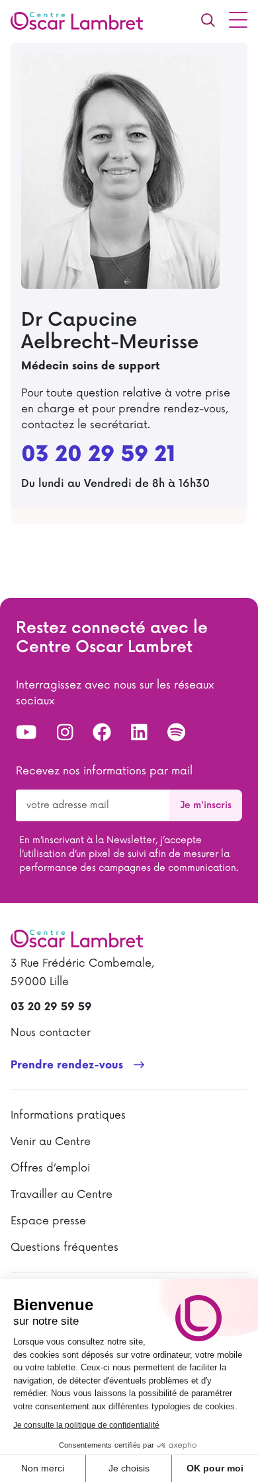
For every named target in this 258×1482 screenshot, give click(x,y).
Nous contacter (51, 1032)
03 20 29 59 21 (98, 455)
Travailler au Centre (61, 1194)
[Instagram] (65, 733)
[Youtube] (26, 733)
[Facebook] (102, 733)
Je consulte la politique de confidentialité (86, 1425)
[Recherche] (207, 19)
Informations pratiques (68, 1115)
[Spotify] (176, 733)
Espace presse (48, 1221)
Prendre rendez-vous (67, 1065)
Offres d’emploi (50, 1168)
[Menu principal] (238, 20)
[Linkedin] (139, 733)
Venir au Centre (51, 1141)
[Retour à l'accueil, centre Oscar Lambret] (82, 20)
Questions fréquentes (64, 1247)
